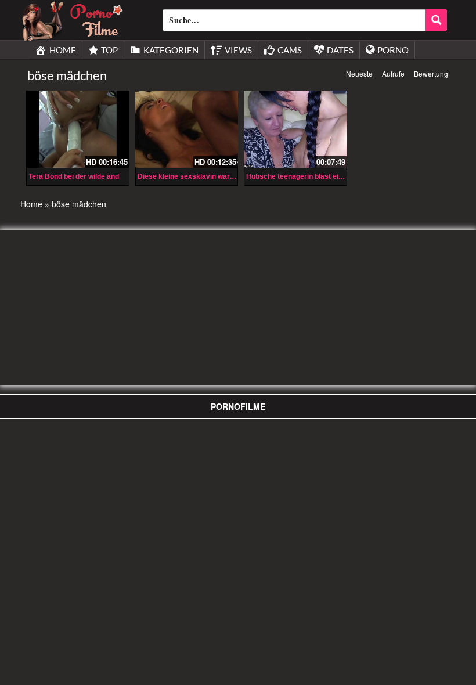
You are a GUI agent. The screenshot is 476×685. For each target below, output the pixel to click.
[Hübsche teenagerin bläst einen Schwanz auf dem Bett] (295, 129)
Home (31, 204)
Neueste (359, 73)
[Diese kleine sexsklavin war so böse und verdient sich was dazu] (187, 129)
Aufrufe (393, 73)
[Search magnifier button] (436, 20)
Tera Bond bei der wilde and (73, 176)
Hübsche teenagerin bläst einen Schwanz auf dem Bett (336, 176)
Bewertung (431, 73)
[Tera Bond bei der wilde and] (77, 129)
